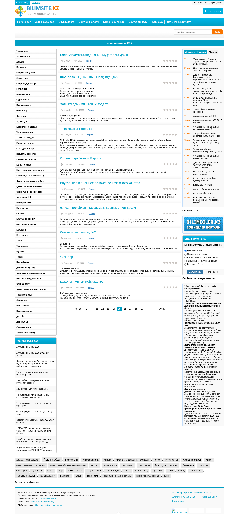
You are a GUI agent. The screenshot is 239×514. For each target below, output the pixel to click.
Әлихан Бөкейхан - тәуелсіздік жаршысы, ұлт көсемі (98, 207)
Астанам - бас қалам (203, 193)
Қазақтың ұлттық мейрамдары (82, 281)
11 (97, 308)
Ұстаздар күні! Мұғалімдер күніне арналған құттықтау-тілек (32, 396)
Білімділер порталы (182, 492)
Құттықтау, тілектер (26, 159)
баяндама (188, 465)
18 (136, 308)
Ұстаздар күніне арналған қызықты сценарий (33, 404)
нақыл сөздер (94, 470)
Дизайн (20, 316)
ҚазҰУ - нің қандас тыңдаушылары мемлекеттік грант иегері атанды (33, 440)
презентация (112, 470)
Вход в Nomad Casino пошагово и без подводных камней (206, 200)
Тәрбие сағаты (24, 295)
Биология (21, 230)
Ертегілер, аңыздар (26, 127)
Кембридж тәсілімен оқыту (30, 175)
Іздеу (217, 32)
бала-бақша (128, 465)
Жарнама (157, 21)
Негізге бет (24, 21)
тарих (170, 470)
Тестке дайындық (25, 333)
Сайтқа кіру (22, 2)
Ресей (157, 460)
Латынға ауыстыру (179, 21)
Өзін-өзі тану (23, 284)
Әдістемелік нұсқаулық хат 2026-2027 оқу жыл (35, 421)
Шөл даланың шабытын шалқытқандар (89, 77)
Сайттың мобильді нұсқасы (48, 505)
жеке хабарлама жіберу (42, 502)
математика (75, 470)
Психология (22, 305)
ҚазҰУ (78, 476)
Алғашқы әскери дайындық (30, 273)
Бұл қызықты (23, 105)
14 (114, 308)
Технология (22, 246)
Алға (162, 308)
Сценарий (21, 300)
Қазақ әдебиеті (47, 476)
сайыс (127, 470)
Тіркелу (36, 2)
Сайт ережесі (178, 501)
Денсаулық (22, 322)
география (21, 470)
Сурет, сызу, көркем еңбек (30, 181)
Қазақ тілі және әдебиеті (29, 186)
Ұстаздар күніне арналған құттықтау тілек (34, 412)
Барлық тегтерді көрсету (27, 482)
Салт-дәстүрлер (25, 148)
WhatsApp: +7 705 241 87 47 (186, 497)
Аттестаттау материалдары (31, 289)
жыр (60, 470)
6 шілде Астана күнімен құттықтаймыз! (205, 179)
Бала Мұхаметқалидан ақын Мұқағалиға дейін (94, 54)
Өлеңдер (21, 116)
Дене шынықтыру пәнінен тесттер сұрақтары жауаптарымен (206, 165)
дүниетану (37, 470)
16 (125, 308)
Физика (20, 213)
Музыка (20, 251)
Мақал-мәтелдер (25, 143)
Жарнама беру (209, 497)
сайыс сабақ (141, 470)
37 (152, 308)
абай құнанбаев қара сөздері (30, 465)
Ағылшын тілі (23, 197)
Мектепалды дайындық (28, 278)
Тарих (89, 61)
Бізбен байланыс (113, 21)
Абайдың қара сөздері (27, 460)
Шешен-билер (23, 94)
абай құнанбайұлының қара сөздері (68, 465)
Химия (19, 240)
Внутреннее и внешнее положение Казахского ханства (100, 183)
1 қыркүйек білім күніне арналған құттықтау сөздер (32, 381)
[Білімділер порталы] (204, 230)
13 (108, 308)
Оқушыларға (66, 21)
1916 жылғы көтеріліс (76, 128)
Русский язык (171, 460)
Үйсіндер (66, 256)
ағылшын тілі (110, 465)
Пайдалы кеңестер (26, 154)
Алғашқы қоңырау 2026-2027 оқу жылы (32, 354)
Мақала (107, 460)
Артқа (78, 308)
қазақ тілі (92, 475)
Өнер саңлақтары (25, 72)
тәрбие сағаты (25, 475)
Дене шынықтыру (25, 268)
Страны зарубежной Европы (81, 158)
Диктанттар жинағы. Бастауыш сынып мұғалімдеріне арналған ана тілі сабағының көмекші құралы (35, 363)
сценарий (157, 470)
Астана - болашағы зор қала (207, 189)
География (22, 235)
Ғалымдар (21, 89)
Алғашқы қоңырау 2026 (119, 43)
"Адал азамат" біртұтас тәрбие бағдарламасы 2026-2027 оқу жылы (34, 448)
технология (195, 470)
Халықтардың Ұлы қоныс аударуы (85, 104)
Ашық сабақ (52, 459)
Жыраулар (22, 78)
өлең (166, 476)
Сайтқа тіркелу (138, 21)
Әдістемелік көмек (26, 224)
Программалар (24, 311)
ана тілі (95, 465)
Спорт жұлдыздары (26, 83)
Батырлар (21, 67)
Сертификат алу (89, 21)
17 (130, 308)
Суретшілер (22, 100)
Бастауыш (71, 459)
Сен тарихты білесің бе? (78, 232)
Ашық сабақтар (44, 21)
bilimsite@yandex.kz (47, 498)
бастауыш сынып (166, 465)
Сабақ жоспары (192, 459)
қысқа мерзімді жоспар (147, 476)
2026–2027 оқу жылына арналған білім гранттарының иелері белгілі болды (33, 430)
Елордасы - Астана (202, 185)
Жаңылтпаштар (24, 132)
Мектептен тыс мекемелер (30, 170)
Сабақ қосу (214, 11)
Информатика (23, 203)
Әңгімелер (21, 110)
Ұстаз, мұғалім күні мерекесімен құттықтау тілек (32, 373)
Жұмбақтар (22, 121)
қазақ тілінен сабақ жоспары (117, 476)
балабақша (144, 465)
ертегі (50, 470)
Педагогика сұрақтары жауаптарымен (204, 172)
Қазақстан (65, 476)
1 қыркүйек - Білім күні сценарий (32, 389)
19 (141, 308)
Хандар (20, 62)
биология (203, 465)
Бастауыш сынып (25, 219)
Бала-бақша (22, 262)
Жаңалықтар (23, 56)
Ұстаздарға (22, 51)
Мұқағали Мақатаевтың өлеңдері (132, 460)
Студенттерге (23, 327)
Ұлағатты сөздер (25, 137)
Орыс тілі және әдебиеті (29, 192)
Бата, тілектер (23, 165)
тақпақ (181, 470)
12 (102, 308)
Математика (22, 208)
